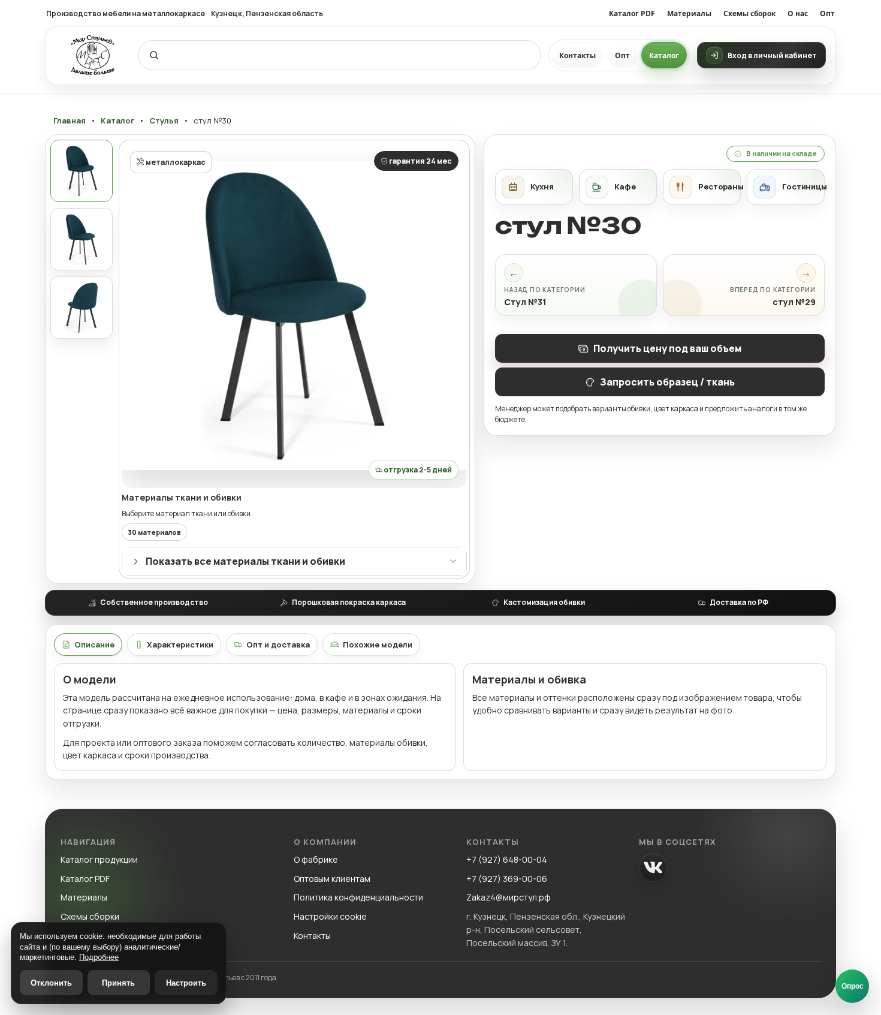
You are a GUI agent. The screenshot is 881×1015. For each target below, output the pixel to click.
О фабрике (316, 859)
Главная (69, 121)
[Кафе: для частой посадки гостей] (618, 187)
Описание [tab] (94, 644)
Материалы (689, 13)
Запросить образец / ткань (667, 381)
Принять (118, 982)
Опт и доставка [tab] (278, 644)
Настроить (186, 982)
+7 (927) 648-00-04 (506, 859)
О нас (798, 13)
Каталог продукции (99, 859)
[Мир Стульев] (93, 55)
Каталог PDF (632, 13)
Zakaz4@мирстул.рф (508, 897)
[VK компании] (653, 867)
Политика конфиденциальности (358, 897)
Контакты (577, 55)
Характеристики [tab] (180, 644)
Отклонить (51, 982)
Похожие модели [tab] (377, 644)
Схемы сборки (90, 916)
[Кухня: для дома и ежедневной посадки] (534, 187)
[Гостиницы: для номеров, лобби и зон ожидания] (786, 187)
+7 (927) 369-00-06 (506, 878)
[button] (294, 315)
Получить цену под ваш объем (667, 348)
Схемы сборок (749, 13)
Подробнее (99, 957)
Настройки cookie (330, 916)
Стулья (164, 121)
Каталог (664, 55)
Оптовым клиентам (332, 878)
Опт (827, 13)
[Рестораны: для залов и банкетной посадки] (702, 187)
